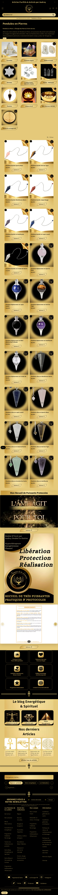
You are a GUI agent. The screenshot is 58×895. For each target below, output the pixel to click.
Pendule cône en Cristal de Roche (16, 447)
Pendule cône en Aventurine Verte (16, 481)
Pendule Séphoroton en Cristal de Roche (16, 377)
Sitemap (44, 860)
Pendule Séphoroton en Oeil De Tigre (40, 305)
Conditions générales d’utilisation (45, 822)
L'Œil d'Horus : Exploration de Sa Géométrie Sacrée (9, 753)
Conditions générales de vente (46, 814)
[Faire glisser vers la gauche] (3, 86)
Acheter (16, 169)
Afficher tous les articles (29, 760)
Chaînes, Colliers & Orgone (22, 837)
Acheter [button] (28, 530)
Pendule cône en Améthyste (39, 481)
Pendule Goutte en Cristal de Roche (16, 268)
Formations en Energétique (9, 829)
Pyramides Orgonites (20, 831)
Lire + (5, 38)
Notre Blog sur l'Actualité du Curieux (9, 860)
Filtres (3, 447)
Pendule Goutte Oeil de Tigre (40, 165)
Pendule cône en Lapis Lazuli (14, 412)
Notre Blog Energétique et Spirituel (9, 852)
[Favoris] (53, 8)
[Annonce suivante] (54, 2)
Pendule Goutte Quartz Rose (14, 165)
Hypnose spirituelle (15, 783)
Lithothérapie (29, 723)
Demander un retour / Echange (34, 819)
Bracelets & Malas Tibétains (21, 843)
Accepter (4, 892)
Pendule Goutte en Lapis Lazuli (40, 234)
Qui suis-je (7, 814)
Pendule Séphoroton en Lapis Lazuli (15, 305)
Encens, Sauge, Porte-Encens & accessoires (21, 858)
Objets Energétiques (46, 722)
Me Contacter (8, 818)
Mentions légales (47, 856)
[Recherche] (53, 14)
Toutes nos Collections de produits (9, 844)
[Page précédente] (2, 624)
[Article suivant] (53, 747)
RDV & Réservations (8, 823)
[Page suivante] (55, 624)
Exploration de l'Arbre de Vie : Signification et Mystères (22, 753)
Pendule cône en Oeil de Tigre (40, 447)
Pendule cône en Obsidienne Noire (41, 376)
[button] (3, 8)
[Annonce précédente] (3, 2)
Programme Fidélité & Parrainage (8, 836)
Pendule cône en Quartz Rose (40, 412)
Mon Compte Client (33, 813)
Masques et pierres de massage (20, 850)
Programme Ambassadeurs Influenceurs (9, 868)
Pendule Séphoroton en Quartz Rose (40, 269)
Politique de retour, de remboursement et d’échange (47, 831)
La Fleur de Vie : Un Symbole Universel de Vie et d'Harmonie (35, 753)
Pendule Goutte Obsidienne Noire (16, 200)
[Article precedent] (5, 747)
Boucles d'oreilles (19, 819)
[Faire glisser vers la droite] (55, 86)
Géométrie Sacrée (12, 723)
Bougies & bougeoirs (20, 825)
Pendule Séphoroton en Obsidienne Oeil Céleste (15, 341)
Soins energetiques (30, 783)
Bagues (19, 814)
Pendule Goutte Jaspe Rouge (39, 200)
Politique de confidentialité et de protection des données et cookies (47, 842)
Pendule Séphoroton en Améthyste (41, 340)
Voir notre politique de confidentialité (41, 889)
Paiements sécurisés (45, 851)
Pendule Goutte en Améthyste (15, 234)
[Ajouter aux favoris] (6, 141)
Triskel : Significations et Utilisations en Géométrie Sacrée (47, 753)
